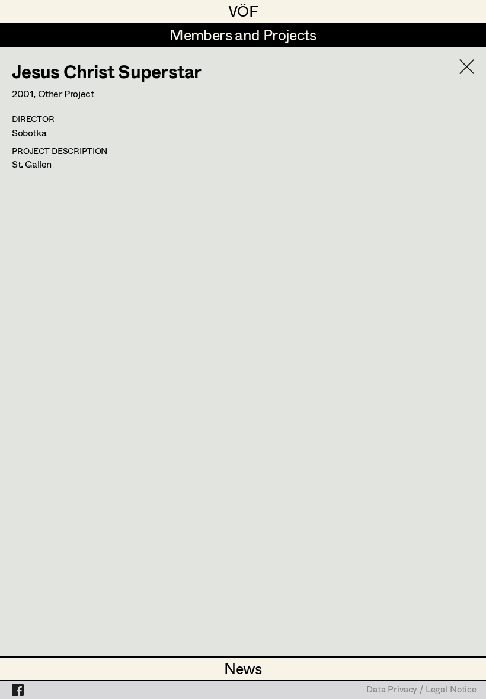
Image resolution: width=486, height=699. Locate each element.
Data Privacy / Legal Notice (421, 690)
